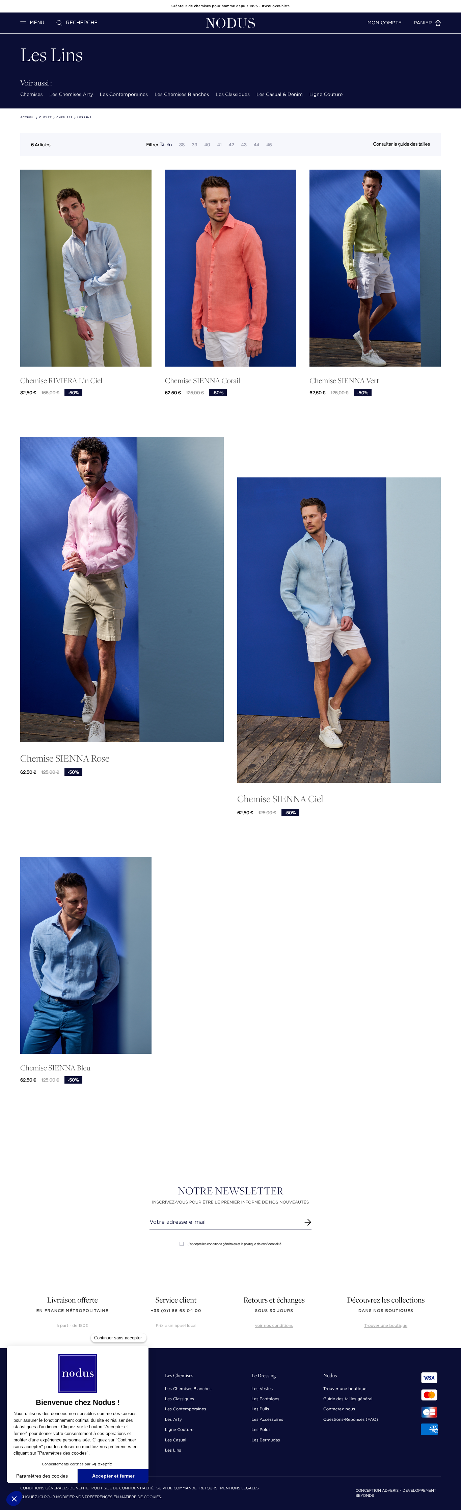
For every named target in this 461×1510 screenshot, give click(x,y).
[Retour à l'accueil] (230, 23)
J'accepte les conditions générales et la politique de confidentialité (234, 1244)
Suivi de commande (176, 1488)
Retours (208, 1488)
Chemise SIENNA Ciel (280, 798)
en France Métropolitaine (72, 1311)
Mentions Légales (239, 1488)
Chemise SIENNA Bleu (55, 1068)
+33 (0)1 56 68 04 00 (176, 1311)
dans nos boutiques (385, 1311)
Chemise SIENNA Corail (202, 381)
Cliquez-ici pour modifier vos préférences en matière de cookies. (91, 1497)
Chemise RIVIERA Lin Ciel (61, 381)
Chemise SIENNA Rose (64, 758)
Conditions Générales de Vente (54, 1488)
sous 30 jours (274, 1311)
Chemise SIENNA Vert (344, 381)
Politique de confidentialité (122, 1488)
